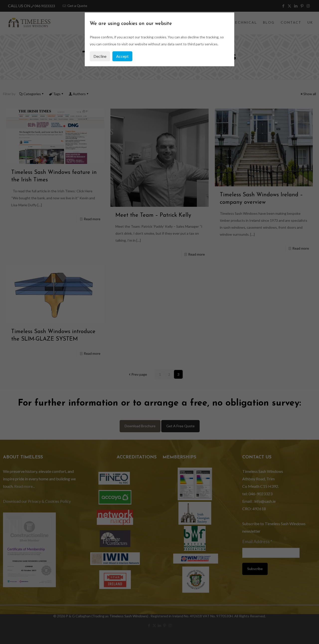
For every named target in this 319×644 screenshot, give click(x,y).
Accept (122, 56)
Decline (99, 56)
